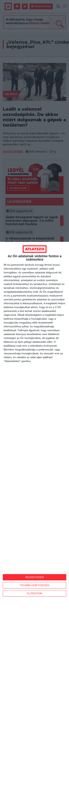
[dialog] (34, 524)
